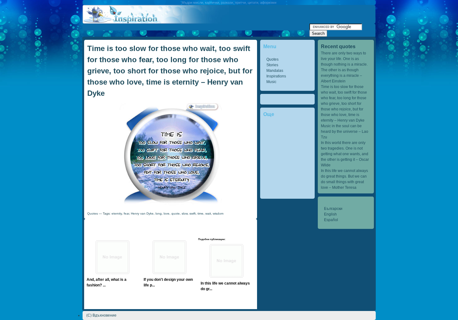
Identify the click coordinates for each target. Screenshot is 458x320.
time (200, 213)
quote (175, 213)
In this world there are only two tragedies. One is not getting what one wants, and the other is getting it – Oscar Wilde (345, 154)
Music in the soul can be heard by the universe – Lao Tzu (344, 131)
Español (331, 220)
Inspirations (276, 76)
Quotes (272, 59)
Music (271, 82)
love (166, 213)
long (158, 213)
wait (208, 213)
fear (126, 213)
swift (192, 213)
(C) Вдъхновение (101, 315)
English (330, 214)
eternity (117, 213)
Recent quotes (338, 46)
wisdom (218, 213)
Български (333, 208)
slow (185, 213)
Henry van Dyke (142, 213)
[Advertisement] (196, 26)
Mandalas (274, 70)
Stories (272, 65)
